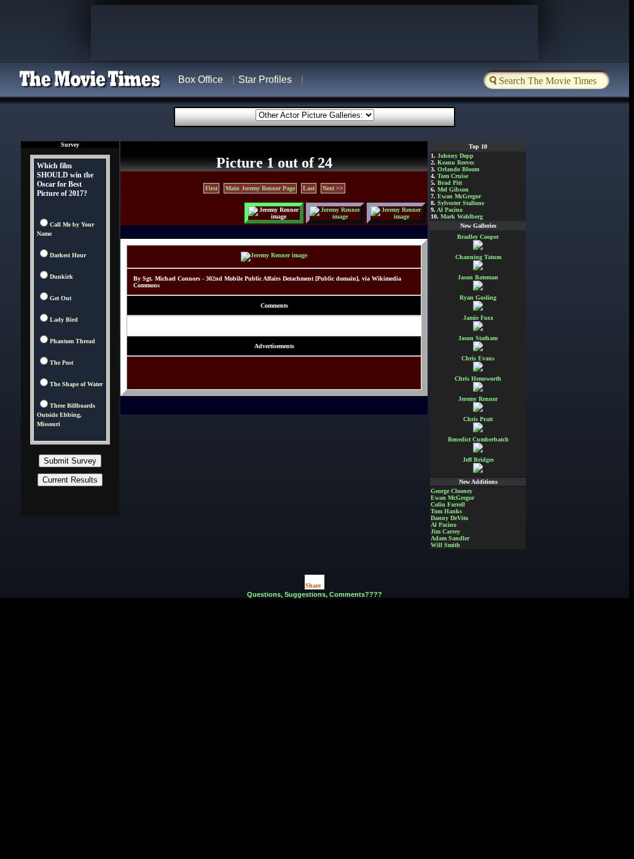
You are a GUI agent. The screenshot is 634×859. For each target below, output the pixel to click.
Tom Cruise (452, 176)
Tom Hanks (446, 511)
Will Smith (445, 545)
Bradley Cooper (478, 236)
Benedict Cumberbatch (478, 439)
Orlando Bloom (458, 169)
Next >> (333, 188)
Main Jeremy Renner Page (260, 188)
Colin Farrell (448, 504)
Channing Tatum (478, 257)
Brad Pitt (449, 182)
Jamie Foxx (478, 317)
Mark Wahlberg (461, 216)
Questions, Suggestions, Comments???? (314, 594)
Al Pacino (450, 209)
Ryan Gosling (478, 297)
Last (309, 188)
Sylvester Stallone (460, 203)
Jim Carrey (445, 531)
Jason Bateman (478, 277)
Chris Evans (478, 358)
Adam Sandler (450, 538)
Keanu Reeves (455, 162)
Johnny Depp (455, 155)
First (211, 188)
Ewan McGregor (459, 196)
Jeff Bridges (478, 459)
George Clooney (451, 491)
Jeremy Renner (478, 398)
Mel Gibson (453, 189)
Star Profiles (265, 79)
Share (313, 585)
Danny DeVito (449, 518)
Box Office (200, 79)
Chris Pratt (478, 419)
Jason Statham (478, 338)
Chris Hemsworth (478, 378)
